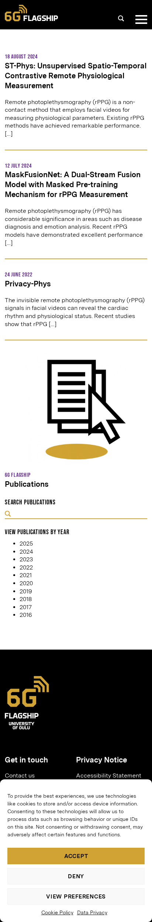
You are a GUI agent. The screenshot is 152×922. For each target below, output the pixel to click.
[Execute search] (8, 514)
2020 (26, 583)
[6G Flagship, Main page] (31, 13)
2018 (26, 599)
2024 (26, 551)
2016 (26, 614)
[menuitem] (37, 775)
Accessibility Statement (108, 775)
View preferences (76, 896)
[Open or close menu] (140, 19)
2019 (26, 591)
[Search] (121, 18)
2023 (26, 559)
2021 (26, 575)
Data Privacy (92, 912)
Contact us (20, 775)
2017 (26, 607)
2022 (26, 567)
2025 (26, 543)
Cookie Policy (57, 912)
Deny (76, 876)
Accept (76, 856)
